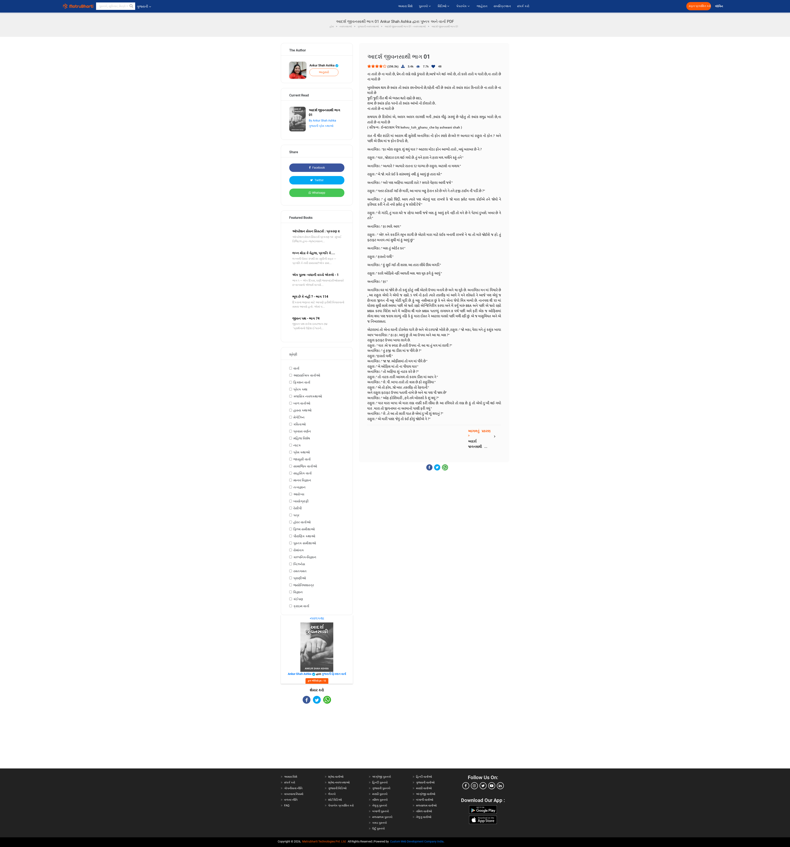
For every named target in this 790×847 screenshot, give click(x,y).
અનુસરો (324, 72)
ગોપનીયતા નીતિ (293, 788)
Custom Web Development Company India (417, 841)
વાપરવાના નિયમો (294, 794)
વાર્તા (296, 368)
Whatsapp (318, 192)
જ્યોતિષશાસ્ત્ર (303, 585)
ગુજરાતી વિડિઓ (337, 788)
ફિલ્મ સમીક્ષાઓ (304, 529)
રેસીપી (297, 508)
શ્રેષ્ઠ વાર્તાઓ (336, 776)
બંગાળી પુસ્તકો (380, 811)
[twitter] (483, 785)
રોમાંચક (298, 550)
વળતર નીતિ (290, 799)
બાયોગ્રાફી (301, 501)
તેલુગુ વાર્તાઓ (423, 817)
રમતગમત (300, 571)
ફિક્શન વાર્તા (301, 382)
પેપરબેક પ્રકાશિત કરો (341, 805)
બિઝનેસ (299, 564)
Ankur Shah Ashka (322, 65)
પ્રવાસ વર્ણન (302, 431)
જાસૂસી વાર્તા (302, 459)
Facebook (318, 167)
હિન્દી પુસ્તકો (380, 782)
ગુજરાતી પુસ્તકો (381, 788)
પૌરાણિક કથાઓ (304, 536)
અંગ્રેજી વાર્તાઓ (425, 794)
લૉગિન (719, 6)
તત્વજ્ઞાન (299, 487)
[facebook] (465, 785)
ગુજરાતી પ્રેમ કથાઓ (321, 125)
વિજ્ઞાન (298, 592)
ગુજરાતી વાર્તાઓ (425, 782)
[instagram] (474, 785)
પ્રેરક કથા (300, 389)
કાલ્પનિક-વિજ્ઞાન (304, 557)
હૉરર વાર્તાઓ (302, 522)
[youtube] (491, 785)
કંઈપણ (298, 599)
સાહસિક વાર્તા (302, 473)
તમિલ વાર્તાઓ (424, 811)
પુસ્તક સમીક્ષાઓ (304, 543)
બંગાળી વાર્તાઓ (424, 799)
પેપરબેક (462, 6)
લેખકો (332, 794)
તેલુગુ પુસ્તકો (379, 805)
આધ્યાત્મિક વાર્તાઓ (306, 375)
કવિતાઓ (299, 424)
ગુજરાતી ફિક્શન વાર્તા (334, 674)
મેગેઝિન (298, 417)
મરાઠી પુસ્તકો (380, 794)
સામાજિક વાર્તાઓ (305, 466)
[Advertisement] (317, 739)
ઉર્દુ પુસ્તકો (378, 828)
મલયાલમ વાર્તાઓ (426, 805)
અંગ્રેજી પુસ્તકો (381, 776)
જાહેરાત (482, 6)
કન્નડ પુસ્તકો (379, 822)
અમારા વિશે (405, 6)
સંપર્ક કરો (523, 6)
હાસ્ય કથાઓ (302, 410)
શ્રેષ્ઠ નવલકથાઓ (339, 782)
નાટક (297, 445)
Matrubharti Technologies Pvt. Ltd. (325, 841)
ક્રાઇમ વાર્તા (301, 606)
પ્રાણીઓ (299, 578)
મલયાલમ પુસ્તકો (382, 817)
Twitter (319, 180)
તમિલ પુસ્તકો (380, 799)
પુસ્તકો (424, 6)
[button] (131, 6)
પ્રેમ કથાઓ (301, 452)
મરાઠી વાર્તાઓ (424, 788)
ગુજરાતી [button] (142, 6)
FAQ (286, 805)
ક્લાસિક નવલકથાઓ (307, 396)
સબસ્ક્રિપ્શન (502, 6)
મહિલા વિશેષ (301, 438)
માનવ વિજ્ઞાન (302, 480)
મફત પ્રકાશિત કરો (700, 6)
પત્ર (296, 515)
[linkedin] (500, 785)
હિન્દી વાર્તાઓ (424, 776)
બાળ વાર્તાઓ (301, 403)
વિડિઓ (442, 6)
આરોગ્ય (298, 494)
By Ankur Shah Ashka (322, 120)
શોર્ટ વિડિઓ (335, 799)
